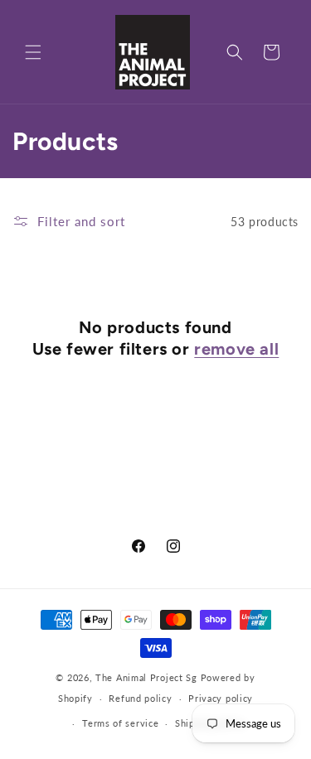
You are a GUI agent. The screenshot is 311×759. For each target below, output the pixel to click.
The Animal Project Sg (146, 677)
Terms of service (120, 723)
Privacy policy (220, 698)
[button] (33, 52)
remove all (236, 349)
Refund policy (140, 698)
